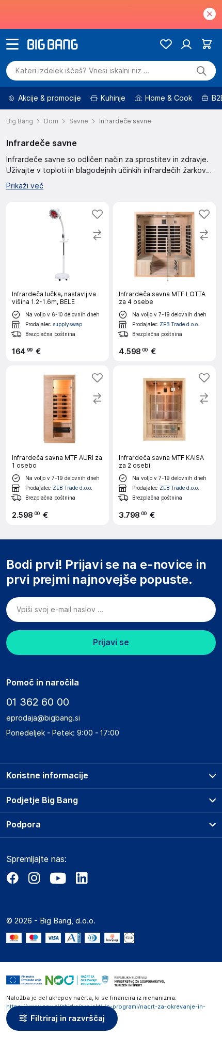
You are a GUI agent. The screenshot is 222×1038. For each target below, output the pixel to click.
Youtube (58, 878)
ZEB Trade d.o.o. (179, 324)
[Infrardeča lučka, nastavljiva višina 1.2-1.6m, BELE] (57, 281)
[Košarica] (207, 44)
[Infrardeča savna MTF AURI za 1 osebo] (57, 445)
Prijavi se (111, 642)
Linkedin (81, 878)
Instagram (34, 878)
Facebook (12, 878)
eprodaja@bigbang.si (43, 718)
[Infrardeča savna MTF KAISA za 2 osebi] (164, 445)
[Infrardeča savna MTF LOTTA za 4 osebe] (164, 281)
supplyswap (67, 324)
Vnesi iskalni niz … (82, 71)
